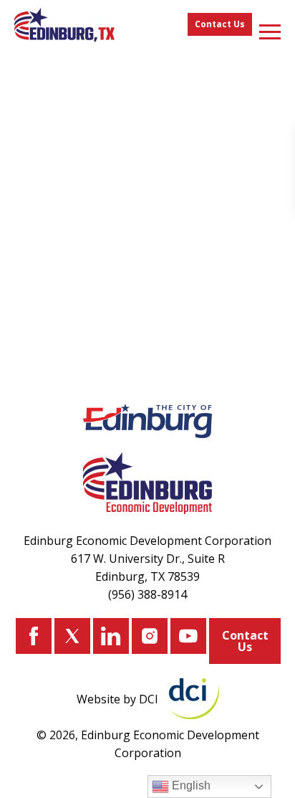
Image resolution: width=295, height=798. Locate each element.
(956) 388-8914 (147, 594)
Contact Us (220, 24)
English (190, 785)
